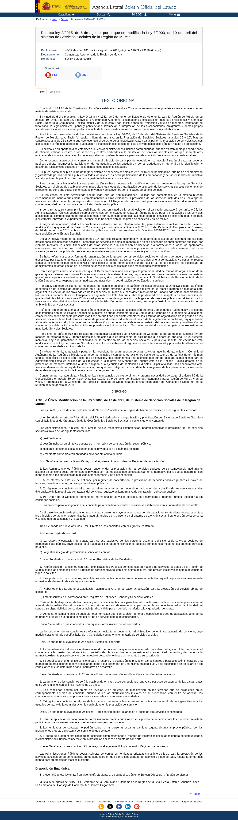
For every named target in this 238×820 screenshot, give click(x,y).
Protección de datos (123, 802)
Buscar (64, 19)
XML (85, 74)
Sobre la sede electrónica (60, 802)
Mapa (78, 802)
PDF (55, 74)
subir (197, 793)
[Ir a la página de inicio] (134, 7)
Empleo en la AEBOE (192, 802)
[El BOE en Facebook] (119, 808)
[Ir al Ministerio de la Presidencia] (62, 6)
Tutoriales (174, 802)
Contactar (40, 802)
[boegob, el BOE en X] (110, 808)
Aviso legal (90, 802)
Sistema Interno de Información (151, 802)
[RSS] (101, 808)
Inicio (54, 19)
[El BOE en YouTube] (137, 808)
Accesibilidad (104, 802)
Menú (172, 14)
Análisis (55, 91)
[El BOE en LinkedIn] (128, 808)
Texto (41, 91)
